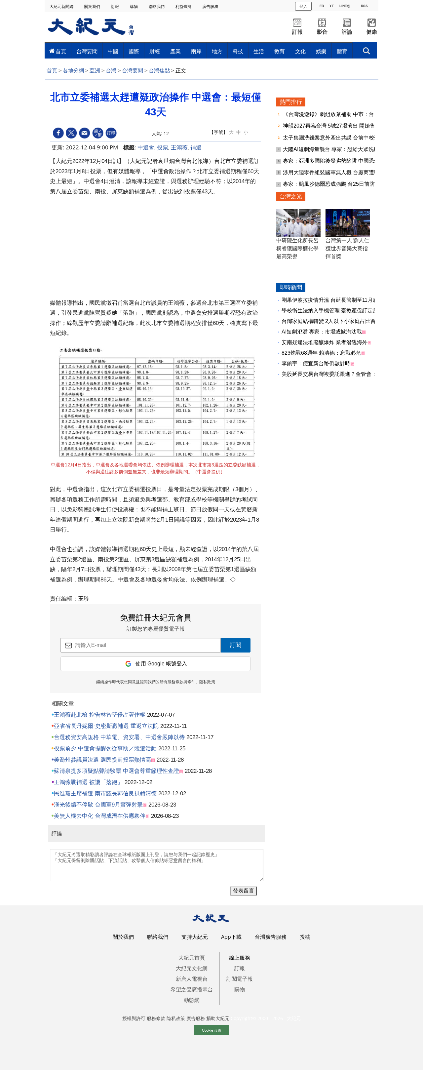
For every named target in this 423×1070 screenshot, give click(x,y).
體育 (342, 51)
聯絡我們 (157, 6)
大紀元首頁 (191, 957)
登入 (303, 6)
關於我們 (92, 6)
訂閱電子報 (239, 978)
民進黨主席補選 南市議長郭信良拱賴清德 (105, 793)
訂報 (115, 6)
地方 (217, 51)
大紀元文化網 (192, 968)
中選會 (145, 147)
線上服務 (239, 957)
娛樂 (321, 51)
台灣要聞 (86, 51)
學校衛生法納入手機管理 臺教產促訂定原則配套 (338, 310)
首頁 (61, 51)
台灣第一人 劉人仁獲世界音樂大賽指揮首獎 (347, 248)
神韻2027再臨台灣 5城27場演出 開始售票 (332, 126)
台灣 (111, 70)
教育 (279, 51)
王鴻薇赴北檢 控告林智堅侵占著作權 (99, 715)
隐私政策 (176, 1018)
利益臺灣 (183, 6)
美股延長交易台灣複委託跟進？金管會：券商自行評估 (345, 374)
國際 (134, 51)
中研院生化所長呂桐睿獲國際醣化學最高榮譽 (297, 248)
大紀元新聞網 (62, 6)
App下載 (231, 936)
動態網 (192, 1000)
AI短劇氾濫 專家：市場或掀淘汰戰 (322, 332)
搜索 (366, 49)
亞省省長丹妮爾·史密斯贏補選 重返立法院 (106, 726)
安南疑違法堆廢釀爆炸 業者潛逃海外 (324, 342)
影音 (322, 32)
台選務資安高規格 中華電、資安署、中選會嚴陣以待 (119, 737)
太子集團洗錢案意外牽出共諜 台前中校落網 (334, 137)
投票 (162, 147)
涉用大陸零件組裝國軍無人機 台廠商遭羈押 (334, 172)
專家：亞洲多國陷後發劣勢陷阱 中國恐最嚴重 (337, 161)
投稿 (305, 936)
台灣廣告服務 (271, 936)
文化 (300, 51)
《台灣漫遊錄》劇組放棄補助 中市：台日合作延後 (342, 114)
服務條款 (156, 1018)
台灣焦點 (159, 70)
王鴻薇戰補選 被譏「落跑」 (88, 782)
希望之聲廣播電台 (192, 989)
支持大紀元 (194, 936)
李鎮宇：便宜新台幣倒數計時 (316, 363)
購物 (134, 6)
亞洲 (95, 70)
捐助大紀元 (217, 1018)
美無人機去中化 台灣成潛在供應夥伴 (99, 816)
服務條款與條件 (181, 682)
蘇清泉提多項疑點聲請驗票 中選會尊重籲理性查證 (116, 771)
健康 (371, 32)
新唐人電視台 (192, 978)
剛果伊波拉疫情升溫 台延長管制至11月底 (330, 300)
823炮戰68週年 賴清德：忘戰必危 (321, 353)
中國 (113, 51)
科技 (238, 51)
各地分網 (73, 70)
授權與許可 (133, 1018)
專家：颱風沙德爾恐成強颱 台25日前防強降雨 (337, 184)
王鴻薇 (179, 147)
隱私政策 (207, 682)
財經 (154, 51)
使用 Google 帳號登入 (161, 663)
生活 (258, 51)
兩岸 (196, 51)
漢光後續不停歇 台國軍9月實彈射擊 (98, 805)
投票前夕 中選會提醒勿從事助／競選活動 (105, 748)
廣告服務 (210, 6)
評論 (347, 32)
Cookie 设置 (211, 1030)
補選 (196, 147)
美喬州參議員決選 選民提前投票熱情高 (102, 760)
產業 (175, 51)
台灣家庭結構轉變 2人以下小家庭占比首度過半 (337, 321)
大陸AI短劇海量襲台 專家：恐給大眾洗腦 (331, 149)
